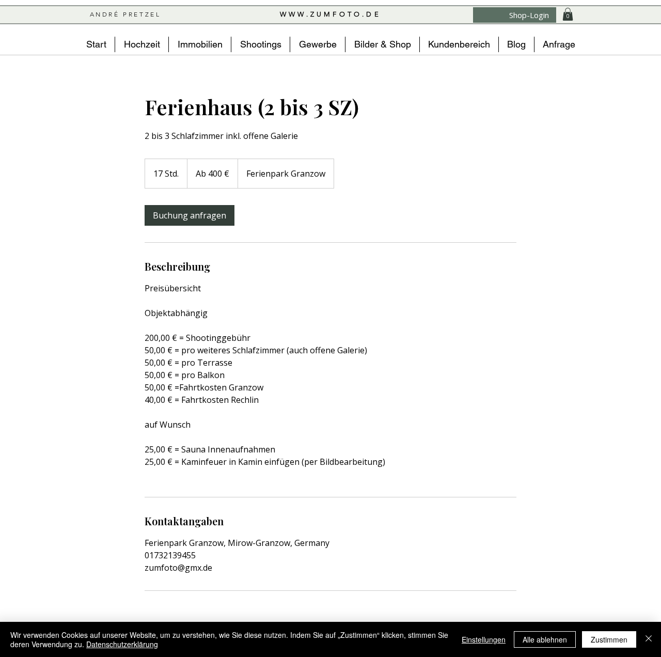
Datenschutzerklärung (122, 644)
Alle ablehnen (545, 639)
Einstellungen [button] (484, 639)
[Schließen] (648, 639)
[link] (189, 215)
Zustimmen (609, 639)
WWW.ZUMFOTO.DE (330, 14)
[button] (567, 14)
